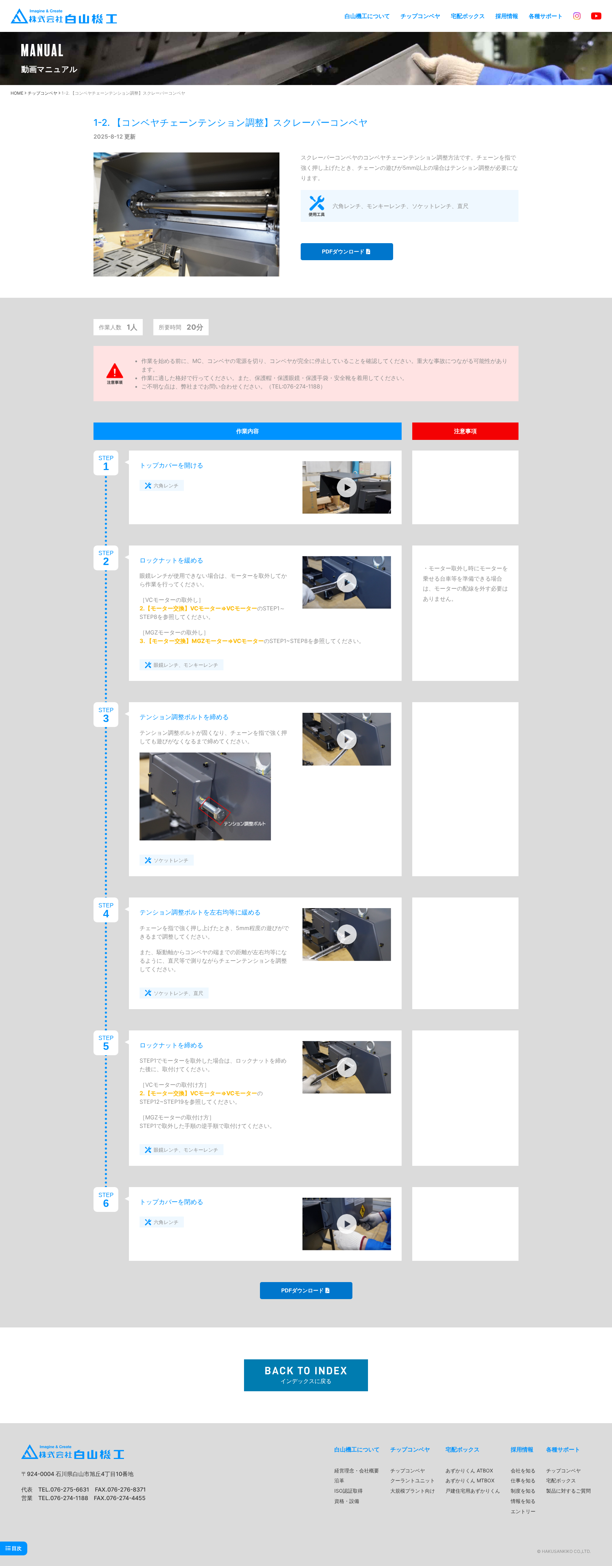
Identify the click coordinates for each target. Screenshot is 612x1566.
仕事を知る (523, 1480)
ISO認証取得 (348, 1491)
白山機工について (367, 15)
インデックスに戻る (306, 1381)
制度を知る (523, 1491)
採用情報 (506, 15)
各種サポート (546, 15)
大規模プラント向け (412, 1491)
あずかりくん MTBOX (470, 1480)
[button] (346, 487)
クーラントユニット (412, 1480)
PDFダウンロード (343, 251)
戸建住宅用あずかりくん (473, 1491)
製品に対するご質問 (568, 1491)
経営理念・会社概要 (356, 1470)
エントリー (523, 1511)
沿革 (339, 1480)
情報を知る (523, 1501)
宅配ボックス (468, 15)
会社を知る (523, 1470)
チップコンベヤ (420, 15)
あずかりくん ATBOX (469, 1470)
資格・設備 (346, 1501)
